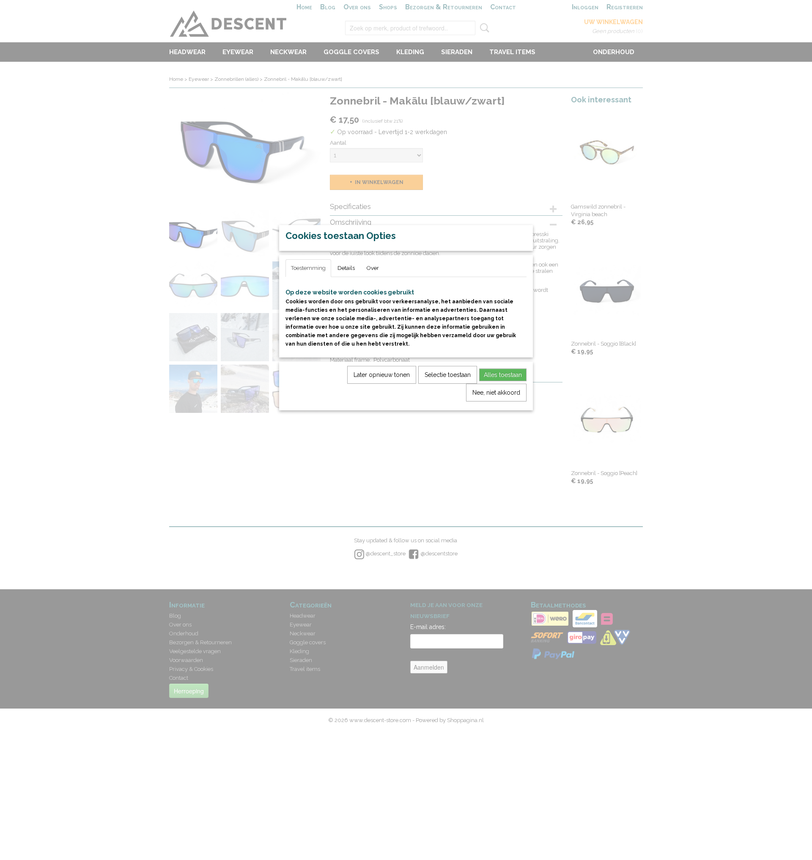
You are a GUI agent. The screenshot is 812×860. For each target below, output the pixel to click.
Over (373, 268)
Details (346, 268)
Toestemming (308, 268)
